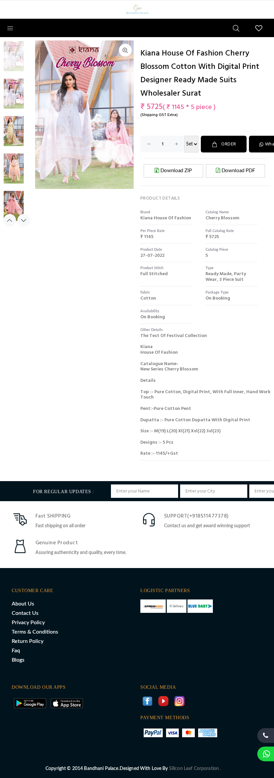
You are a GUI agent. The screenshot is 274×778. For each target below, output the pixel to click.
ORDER (228, 144)
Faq (16, 650)
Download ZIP (175, 170)
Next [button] (23, 220)
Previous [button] (9, 220)
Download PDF (237, 170)
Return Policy (27, 641)
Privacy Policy (28, 622)
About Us (23, 603)
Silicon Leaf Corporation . (195, 768)
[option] (13, 59)
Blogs (18, 660)
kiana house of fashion (165, 218)
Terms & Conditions (35, 632)
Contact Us (25, 613)
